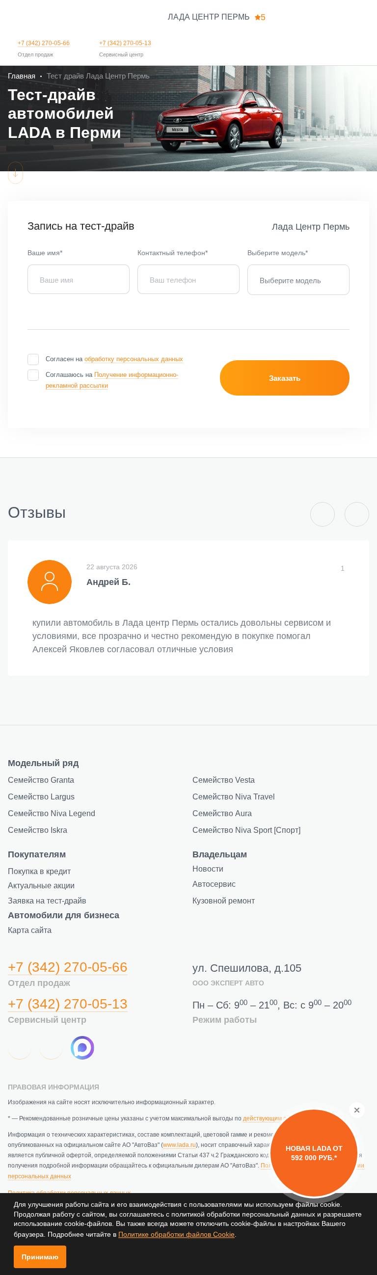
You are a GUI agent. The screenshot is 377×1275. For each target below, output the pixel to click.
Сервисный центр (121, 54)
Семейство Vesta (223, 780)
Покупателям (37, 854)
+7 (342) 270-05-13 (125, 43)
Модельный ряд (43, 763)
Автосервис (214, 884)
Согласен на (114, 359)
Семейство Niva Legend (51, 813)
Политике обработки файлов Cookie (176, 1234)
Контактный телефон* (172, 253)
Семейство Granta (41, 780)
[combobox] (298, 280)
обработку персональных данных (133, 359)
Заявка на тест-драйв (47, 901)
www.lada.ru (179, 1145)
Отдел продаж (35, 54)
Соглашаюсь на (112, 380)
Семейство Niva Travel (233, 797)
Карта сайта (30, 930)
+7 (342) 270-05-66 (44, 43)
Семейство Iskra (37, 830)
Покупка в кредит (39, 871)
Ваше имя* (44, 253)
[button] (322, 514)
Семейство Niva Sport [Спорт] (246, 830)
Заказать (284, 378)
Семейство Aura (222, 813)
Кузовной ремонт (223, 901)
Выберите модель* (277, 253)
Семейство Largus (41, 797)
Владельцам (219, 854)
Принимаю (40, 1257)
